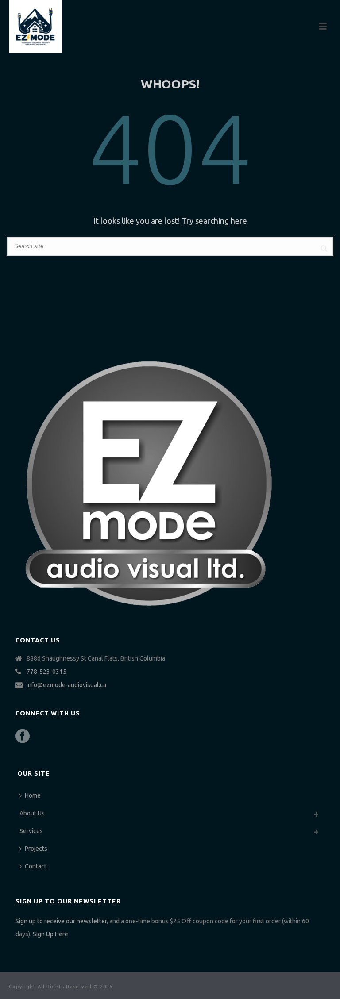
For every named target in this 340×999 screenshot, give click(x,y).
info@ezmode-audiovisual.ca (66, 684)
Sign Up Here (50, 934)
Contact (35, 866)
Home (33, 795)
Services (31, 830)
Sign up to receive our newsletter (61, 921)
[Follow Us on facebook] (22, 736)
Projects (36, 848)
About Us (32, 813)
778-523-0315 (46, 671)
